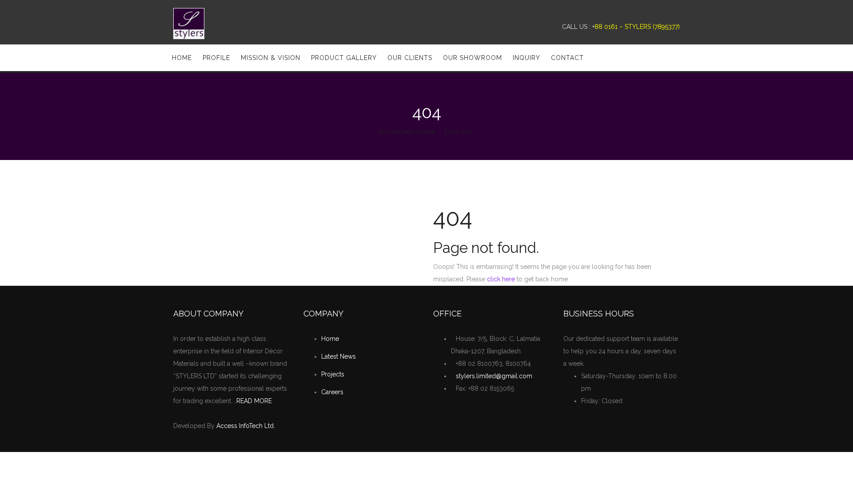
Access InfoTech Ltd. (245, 425)
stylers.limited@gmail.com (494, 376)
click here (501, 279)
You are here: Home (406, 131)
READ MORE (254, 400)
